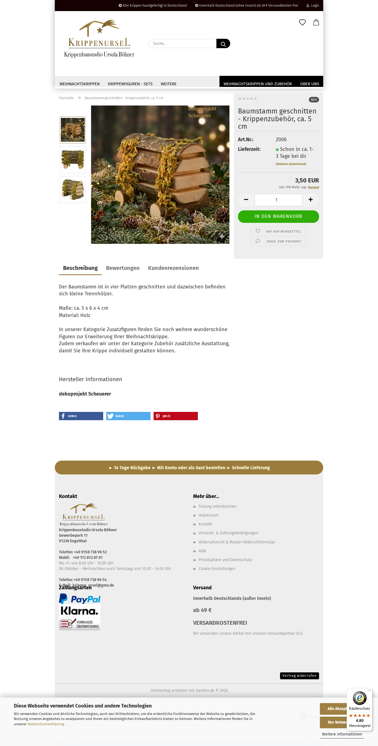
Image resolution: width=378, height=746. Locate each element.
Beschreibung (80, 268)
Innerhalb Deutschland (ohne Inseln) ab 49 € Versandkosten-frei (248, 5)
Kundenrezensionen (173, 268)
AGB (202, 551)
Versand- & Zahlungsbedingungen (228, 533)
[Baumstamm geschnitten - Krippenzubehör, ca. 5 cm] (160, 174)
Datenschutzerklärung (45, 724)
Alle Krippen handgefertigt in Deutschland (154, 5)
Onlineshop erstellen (169, 690)
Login (314, 5)
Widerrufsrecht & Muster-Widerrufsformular (237, 542)
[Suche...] (223, 43)
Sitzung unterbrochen (217, 506)
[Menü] (369, 691)
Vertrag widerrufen (300, 676)
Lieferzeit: (249, 149)
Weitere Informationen (342, 734)
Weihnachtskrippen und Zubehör (258, 83)
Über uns (309, 83)
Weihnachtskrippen (79, 83)
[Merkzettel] (302, 22)
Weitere (169, 83)
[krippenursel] (99, 38)
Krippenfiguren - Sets (130, 83)
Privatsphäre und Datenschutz (225, 559)
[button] (316, 22)
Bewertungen (123, 268)
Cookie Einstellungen (217, 568)
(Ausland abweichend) (291, 164)
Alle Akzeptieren (342, 708)
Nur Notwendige (342, 722)
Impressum (208, 515)
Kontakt (205, 524)
